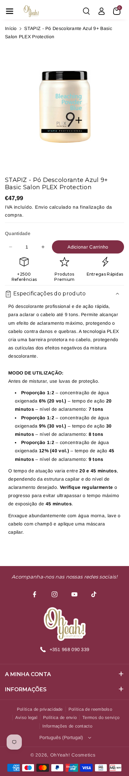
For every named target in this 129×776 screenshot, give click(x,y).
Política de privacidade (40, 709)
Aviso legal (26, 717)
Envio (41, 207)
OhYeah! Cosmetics (73, 755)
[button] (9, 11)
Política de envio (60, 717)
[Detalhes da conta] (101, 11)
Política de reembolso (90, 709)
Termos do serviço (100, 717)
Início (11, 28)
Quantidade (17, 233)
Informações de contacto (67, 726)
